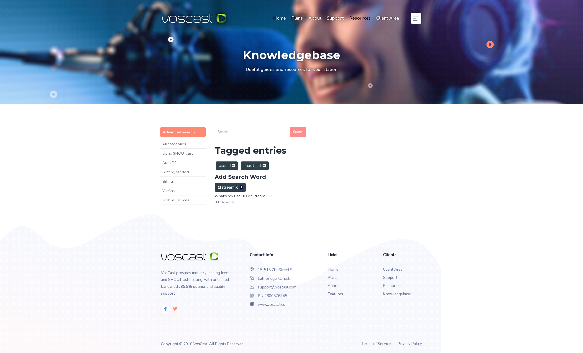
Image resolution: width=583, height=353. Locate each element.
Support (335, 18)
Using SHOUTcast (177, 153)
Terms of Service (376, 343)
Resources (360, 18)
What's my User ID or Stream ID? (243, 196)
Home (279, 18)
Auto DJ (169, 163)
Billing (167, 181)
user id (225, 166)
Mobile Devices (175, 200)
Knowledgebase (397, 294)
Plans (297, 18)
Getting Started (175, 172)
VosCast (169, 191)
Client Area (387, 18)
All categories (174, 144)
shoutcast (253, 166)
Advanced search (179, 132)
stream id (231, 187)
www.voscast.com (273, 304)
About (314, 18)
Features (335, 294)
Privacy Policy (410, 343)
